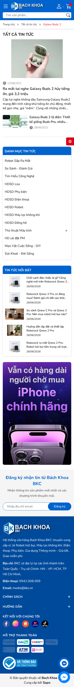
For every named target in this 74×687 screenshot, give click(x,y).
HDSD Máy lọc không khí (22, 215)
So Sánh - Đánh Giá (18, 168)
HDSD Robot (14, 207)
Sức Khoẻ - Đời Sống (19, 253)
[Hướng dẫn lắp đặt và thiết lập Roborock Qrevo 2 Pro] (14, 330)
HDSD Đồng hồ (16, 223)
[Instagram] (15, 623)
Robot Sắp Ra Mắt (17, 161)
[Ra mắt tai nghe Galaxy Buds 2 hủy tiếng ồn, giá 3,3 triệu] (37, 58)
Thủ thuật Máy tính (18, 230)
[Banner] (37, 413)
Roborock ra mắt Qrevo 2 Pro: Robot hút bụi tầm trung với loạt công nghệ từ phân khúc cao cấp (46, 346)
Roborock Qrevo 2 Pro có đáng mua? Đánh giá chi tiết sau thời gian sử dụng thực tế (45, 298)
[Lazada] (35, 623)
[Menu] (6, 6)
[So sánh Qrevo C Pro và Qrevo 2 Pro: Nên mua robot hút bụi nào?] (14, 314)
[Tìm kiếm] (68, 15)
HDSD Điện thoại (17, 199)
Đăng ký (59, 506)
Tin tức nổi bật (18, 270)
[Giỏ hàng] (68, 6)
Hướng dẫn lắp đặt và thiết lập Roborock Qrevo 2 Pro (45, 328)
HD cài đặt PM (15, 238)
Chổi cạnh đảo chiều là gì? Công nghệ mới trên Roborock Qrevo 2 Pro (46, 281)
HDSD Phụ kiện (16, 192)
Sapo (46, 682)
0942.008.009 (29, 581)
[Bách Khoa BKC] (27, 6)
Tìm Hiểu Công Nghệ (19, 176)
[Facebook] (6, 623)
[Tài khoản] (59, 6)
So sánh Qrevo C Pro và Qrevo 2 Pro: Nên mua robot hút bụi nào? (46, 312)
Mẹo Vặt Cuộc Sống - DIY (23, 246)
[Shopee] (25, 623)
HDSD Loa (12, 184)
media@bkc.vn (23, 588)
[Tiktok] (44, 623)
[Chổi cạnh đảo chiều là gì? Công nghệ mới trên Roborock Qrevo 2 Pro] (14, 281)
